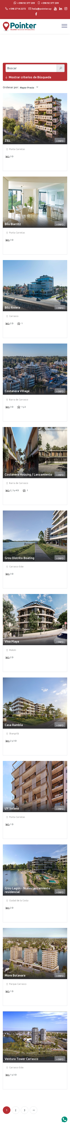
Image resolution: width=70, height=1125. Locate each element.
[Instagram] (65, 9)
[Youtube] (54, 9)
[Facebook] (35, 14)
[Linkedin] (59, 9)
